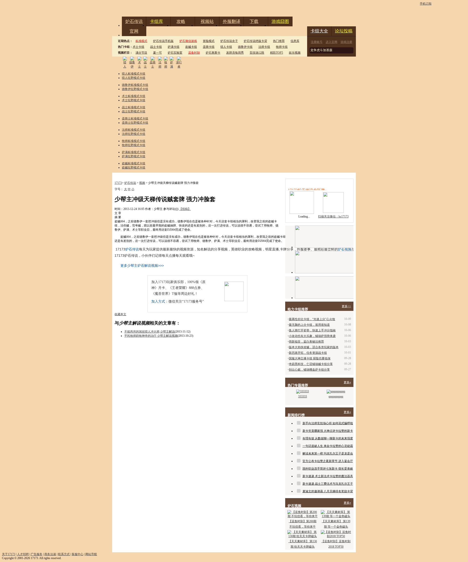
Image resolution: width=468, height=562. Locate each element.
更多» (347, 382)
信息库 (295, 41)
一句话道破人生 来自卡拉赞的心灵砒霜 (327, 446)
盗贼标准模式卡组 (133, 163)
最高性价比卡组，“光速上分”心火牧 (312, 319)
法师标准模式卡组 (133, 129)
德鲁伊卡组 (245, 47)
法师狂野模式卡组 (133, 134)
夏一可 (157, 52)
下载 (254, 21)
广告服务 (36, 554)
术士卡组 (138, 47)
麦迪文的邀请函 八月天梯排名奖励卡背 (327, 491)
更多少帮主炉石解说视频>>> (142, 265)
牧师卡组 (282, 47)
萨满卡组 (173, 47)
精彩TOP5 (276, 52)
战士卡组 (156, 47)
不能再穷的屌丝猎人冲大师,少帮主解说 (149, 331)
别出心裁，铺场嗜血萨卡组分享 (309, 369)
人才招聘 (23, 554)
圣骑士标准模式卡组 (135, 118)
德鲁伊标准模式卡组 (135, 85)
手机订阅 (425, 3)
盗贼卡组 (191, 47)
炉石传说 (134, 21)
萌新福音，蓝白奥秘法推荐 (306, 341)
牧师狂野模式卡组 (133, 145)
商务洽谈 (50, 554)
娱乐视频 (295, 52)
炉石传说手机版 (163, 41)
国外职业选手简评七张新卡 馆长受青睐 (327, 468)
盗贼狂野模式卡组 (133, 167)
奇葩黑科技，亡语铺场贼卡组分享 (311, 364)
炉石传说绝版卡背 (255, 41)
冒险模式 (208, 41)
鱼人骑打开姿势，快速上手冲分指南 (312, 330)
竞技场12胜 (257, 52)
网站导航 (91, 554)
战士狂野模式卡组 (133, 111)
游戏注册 (346, 42)
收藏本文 (120, 314)
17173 (118, 183)
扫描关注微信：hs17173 (333, 216)
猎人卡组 (226, 47)
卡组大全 (319, 31)
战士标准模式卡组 (133, 107)
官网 (134, 31)
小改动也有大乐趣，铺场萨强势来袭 (312, 336)
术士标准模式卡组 (133, 96)
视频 (142, 183)
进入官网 (331, 42)
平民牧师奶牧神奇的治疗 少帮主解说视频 (151, 335)
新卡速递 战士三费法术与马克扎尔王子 (327, 483)
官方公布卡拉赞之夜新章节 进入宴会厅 (327, 461)
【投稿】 (185, 209)
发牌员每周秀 (235, 52)
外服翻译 (231, 21)
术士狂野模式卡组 (133, 100)
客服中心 (77, 554)
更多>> (346, 306)
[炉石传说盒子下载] (324, 287)
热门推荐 (279, 41)
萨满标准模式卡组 (133, 152)
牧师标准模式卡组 (133, 141)
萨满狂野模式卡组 (133, 156)
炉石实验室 (175, 52)
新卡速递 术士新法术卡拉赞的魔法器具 (327, 476)
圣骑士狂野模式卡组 (135, 122)
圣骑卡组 (208, 47)
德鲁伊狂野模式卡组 (135, 89)
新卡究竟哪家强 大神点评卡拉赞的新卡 (327, 431)
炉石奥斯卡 (213, 52)
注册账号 (316, 42)
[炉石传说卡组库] (324, 237)
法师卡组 (264, 47)
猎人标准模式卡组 (133, 73)
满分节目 (141, 52)
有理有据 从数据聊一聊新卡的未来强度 (327, 438)
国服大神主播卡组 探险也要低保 (310, 358)
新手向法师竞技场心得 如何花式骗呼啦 (327, 423)
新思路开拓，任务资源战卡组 (308, 353)
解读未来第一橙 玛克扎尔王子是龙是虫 (327, 453)
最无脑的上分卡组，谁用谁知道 (309, 324)
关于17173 (8, 554)
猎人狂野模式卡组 (133, 77)
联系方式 (64, 554)
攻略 (180, 21)
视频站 (207, 21)
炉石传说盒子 (229, 41)
